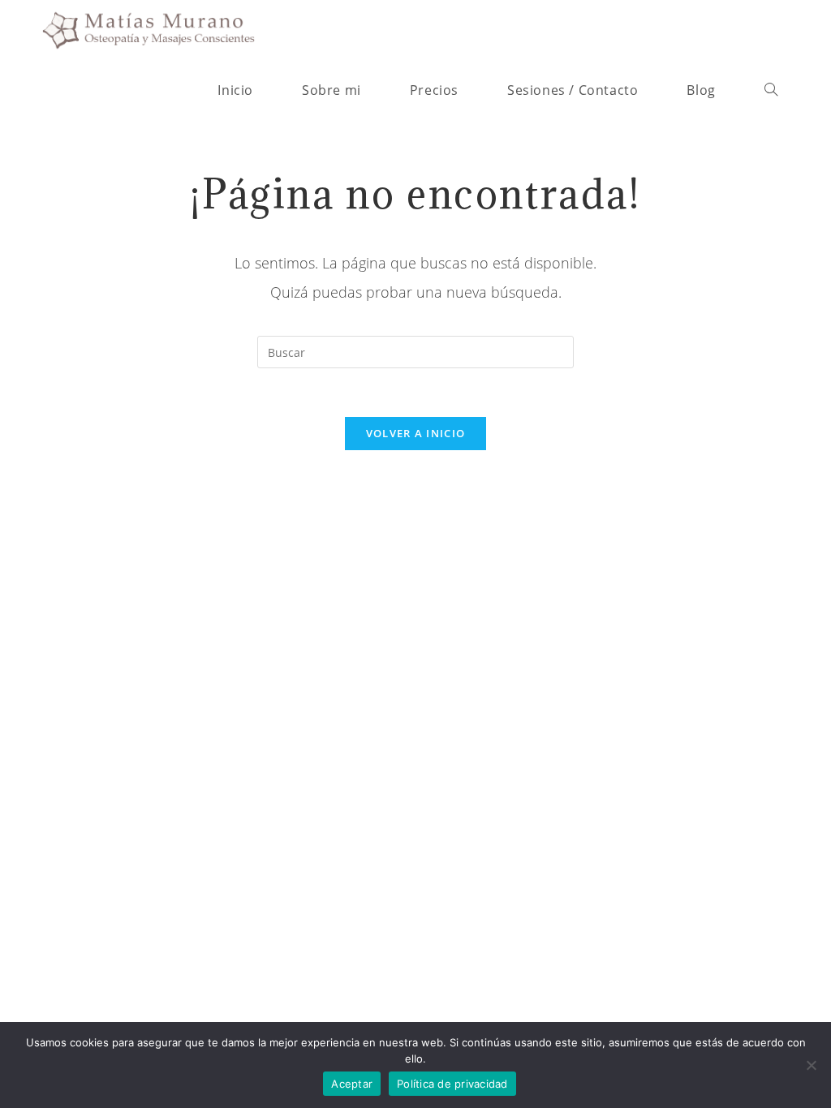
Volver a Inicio (416, 433)
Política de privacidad (452, 1083)
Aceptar (351, 1083)
